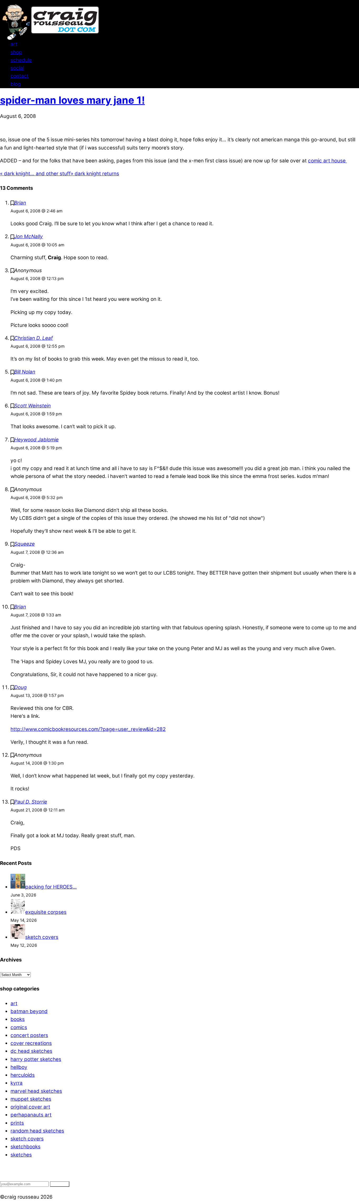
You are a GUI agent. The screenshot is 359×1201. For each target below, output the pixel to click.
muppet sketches (31, 1099)
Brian (20, 203)
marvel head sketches (36, 1091)
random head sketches (37, 1131)
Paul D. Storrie (30, 802)
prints (17, 1123)
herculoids (23, 1075)
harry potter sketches (36, 1059)
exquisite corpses (45, 912)
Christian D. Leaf (33, 338)
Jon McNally (28, 236)
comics (19, 1027)
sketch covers (41, 937)
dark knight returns (95, 174)
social (17, 68)
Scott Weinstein (32, 406)
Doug (20, 687)
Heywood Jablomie (36, 440)
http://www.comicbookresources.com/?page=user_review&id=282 (88, 729)
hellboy (19, 1067)
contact (20, 76)
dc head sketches (31, 1051)
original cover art (30, 1107)
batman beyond (29, 1011)
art (14, 44)
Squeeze (24, 544)
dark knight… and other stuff (35, 174)
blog (16, 84)
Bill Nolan (24, 372)
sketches (21, 1155)
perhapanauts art (31, 1115)
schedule (21, 60)
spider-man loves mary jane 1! (72, 100)
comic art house (327, 161)
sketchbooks (25, 1147)
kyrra (17, 1083)
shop (16, 52)
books (18, 1019)
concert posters (29, 1035)
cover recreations (31, 1043)
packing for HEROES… (51, 887)
